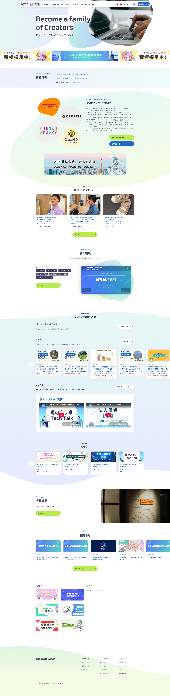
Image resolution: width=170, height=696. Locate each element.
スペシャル (103, 666)
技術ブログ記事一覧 (125, 326)
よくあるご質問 (104, 673)
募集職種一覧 (115, 144)
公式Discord (122, 673)
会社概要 (91, 4)
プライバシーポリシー (57, 683)
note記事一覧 (127, 341)
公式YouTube (122, 662)
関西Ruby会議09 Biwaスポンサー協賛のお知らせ (75, 74)
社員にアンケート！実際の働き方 (71, 82)
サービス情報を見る (117, 137)
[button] (139, 364)
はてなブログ (122, 666)
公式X (120, 659)
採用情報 (45, 4)
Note (120, 669)
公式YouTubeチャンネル (124, 387)
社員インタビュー (66, 4)
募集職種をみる (144, 4)
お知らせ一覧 (79, 569)
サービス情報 (83, 4)
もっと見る (78, 235)
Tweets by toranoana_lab (94, 590)
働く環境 (75, 4)
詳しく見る (41, 285)
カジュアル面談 (54, 4)
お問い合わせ (104, 669)
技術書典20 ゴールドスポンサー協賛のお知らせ (75, 78)
